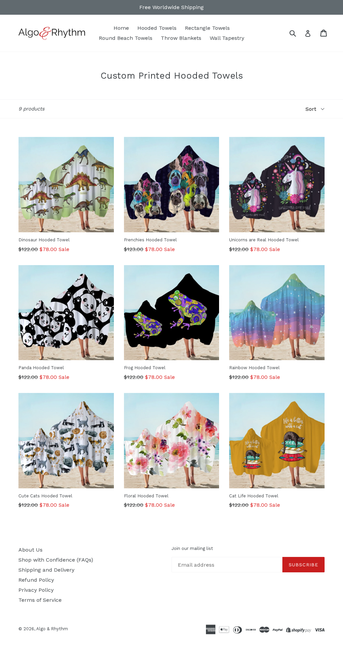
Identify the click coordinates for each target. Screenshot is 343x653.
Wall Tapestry (227, 38)
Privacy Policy (36, 590)
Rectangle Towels (207, 28)
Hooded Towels (157, 28)
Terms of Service (40, 600)
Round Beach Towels (125, 38)
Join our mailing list (192, 548)
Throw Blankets (181, 38)
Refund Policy (36, 580)
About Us (30, 550)
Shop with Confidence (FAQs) (55, 560)
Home (121, 28)
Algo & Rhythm (52, 628)
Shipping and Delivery (46, 570)
